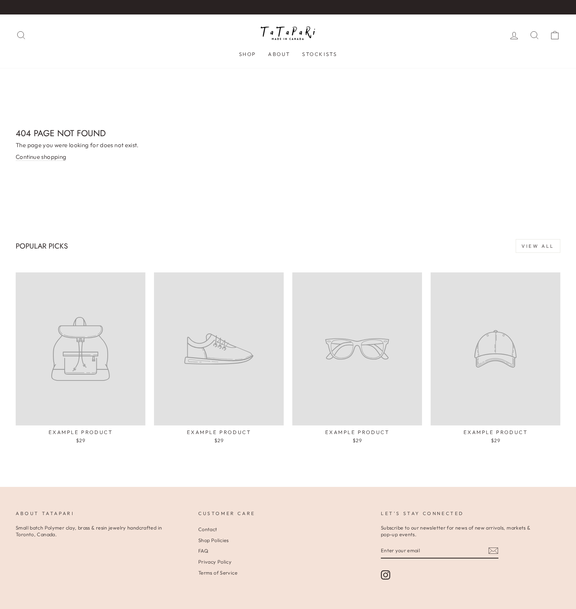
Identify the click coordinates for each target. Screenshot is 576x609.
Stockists (319, 54)
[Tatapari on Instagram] (385, 575)
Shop (247, 54)
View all (538, 246)
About (279, 54)
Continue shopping (41, 156)
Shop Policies (213, 540)
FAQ (203, 551)
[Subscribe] (493, 550)
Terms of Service (217, 572)
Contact (207, 529)
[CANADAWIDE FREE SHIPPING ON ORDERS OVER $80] (288, 7)
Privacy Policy (215, 562)
